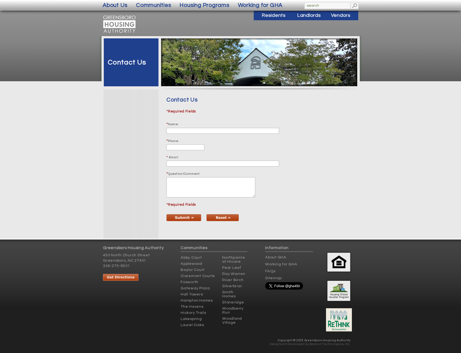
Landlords (309, 15)
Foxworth (189, 282)
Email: (172, 157)
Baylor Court (193, 270)
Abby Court (191, 257)
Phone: (174, 141)
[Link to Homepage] (119, 33)
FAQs (270, 271)
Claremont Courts (198, 276)
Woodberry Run (233, 310)
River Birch (232, 280)
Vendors (341, 15)
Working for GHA (281, 264)
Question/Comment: (184, 174)
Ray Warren (233, 274)
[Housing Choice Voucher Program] (339, 290)
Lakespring (191, 319)
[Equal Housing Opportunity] (339, 260)
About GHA (276, 257)
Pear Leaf (231, 268)
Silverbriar (232, 286)
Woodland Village (232, 320)
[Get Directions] (133, 276)
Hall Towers (192, 294)
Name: (173, 124)
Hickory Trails (193, 313)
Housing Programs (204, 5)
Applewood (191, 264)
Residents (274, 15)
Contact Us (127, 62)
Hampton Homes (197, 300)
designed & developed (287, 344)
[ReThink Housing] (339, 319)
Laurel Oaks (192, 325)
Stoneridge (233, 302)
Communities (153, 5)
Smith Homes (229, 294)
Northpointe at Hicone (233, 259)
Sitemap (273, 278)
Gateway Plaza (195, 288)
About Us (115, 5)
